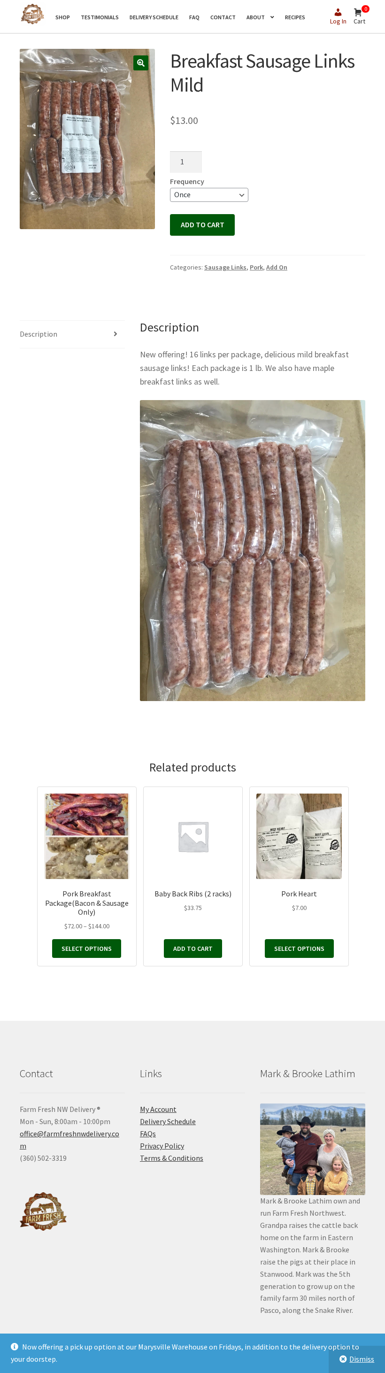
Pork (256, 267)
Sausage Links (225, 267)
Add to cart (202, 224)
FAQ (194, 17)
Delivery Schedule (154, 17)
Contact (223, 17)
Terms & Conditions (171, 1158)
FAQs (148, 1133)
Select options (87, 948)
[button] (140, 62)
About (255, 17)
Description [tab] (38, 334)
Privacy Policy (162, 1145)
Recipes (295, 17)
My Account (158, 1109)
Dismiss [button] (361, 1359)
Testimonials (100, 17)
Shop (62, 17)
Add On (276, 267)
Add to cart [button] (193, 948)
